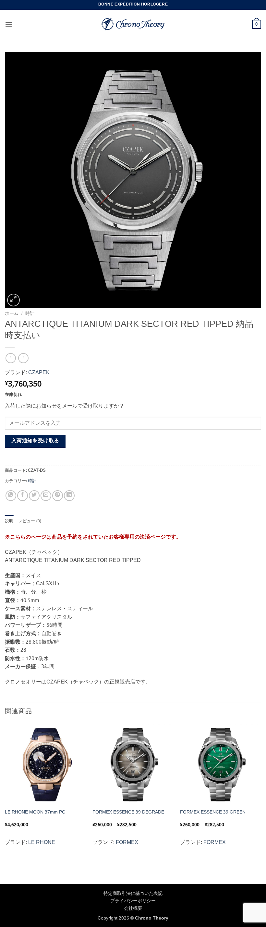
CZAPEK (39, 372)
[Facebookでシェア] (22, 495)
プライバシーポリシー (133, 901)
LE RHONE (41, 842)
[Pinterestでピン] (57, 495)
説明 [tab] (9, 521)
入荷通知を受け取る (35, 441)
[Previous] (5, 792)
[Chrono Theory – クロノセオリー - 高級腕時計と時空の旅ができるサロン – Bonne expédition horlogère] (133, 24)
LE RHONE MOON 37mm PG (35, 812)
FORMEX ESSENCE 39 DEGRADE (128, 812)
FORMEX (127, 842)
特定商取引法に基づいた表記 (133, 893)
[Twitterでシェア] (34, 495)
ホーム (11, 313)
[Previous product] (23, 358)
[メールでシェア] (46, 495)
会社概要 (133, 908)
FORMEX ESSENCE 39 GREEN (213, 812)
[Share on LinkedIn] (69, 495)
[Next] (261, 792)
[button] (9, 24)
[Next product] (11, 358)
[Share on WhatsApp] (11, 495)
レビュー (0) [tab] (30, 521)
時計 (29, 313)
